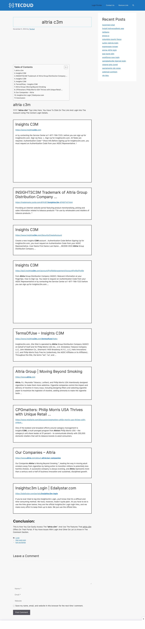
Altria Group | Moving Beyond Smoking (31, 87)
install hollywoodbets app (113, 28)
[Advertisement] (52, 48)
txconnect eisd (108, 25)
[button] (133, 5)
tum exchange (20, 542)
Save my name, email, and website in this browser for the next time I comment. (49, 606)
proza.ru (105, 36)
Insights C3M (21, 73)
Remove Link (123, 5)
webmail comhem (109, 72)
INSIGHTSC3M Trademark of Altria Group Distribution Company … (41, 76)
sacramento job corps (111, 68)
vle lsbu (105, 75)
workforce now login (110, 57)
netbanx (105, 32)
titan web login (20, 540)
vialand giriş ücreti (110, 65)
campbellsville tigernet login (114, 61)
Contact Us (110, 5)
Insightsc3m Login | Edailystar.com (30, 95)
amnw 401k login (109, 50)
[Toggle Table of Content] (64, 67)
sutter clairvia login (110, 43)
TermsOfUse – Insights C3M (27, 84)
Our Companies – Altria (25, 92)
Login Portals (97, 5)
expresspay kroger (110, 46)
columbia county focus (111, 39)
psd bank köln (108, 54)
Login (17, 538)
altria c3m (20, 70)
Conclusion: (20, 98)
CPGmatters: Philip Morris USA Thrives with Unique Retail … (39, 90)
